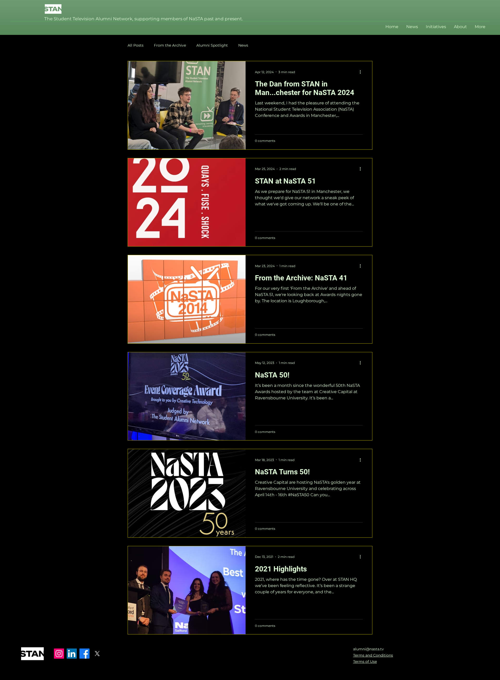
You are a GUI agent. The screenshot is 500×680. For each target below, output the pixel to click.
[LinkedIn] (72, 653)
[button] (436, 27)
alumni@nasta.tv (368, 649)
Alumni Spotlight (212, 45)
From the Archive (170, 45)
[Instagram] (59, 653)
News (243, 45)
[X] (97, 653)
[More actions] (362, 72)
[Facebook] (84, 653)
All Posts (135, 45)
